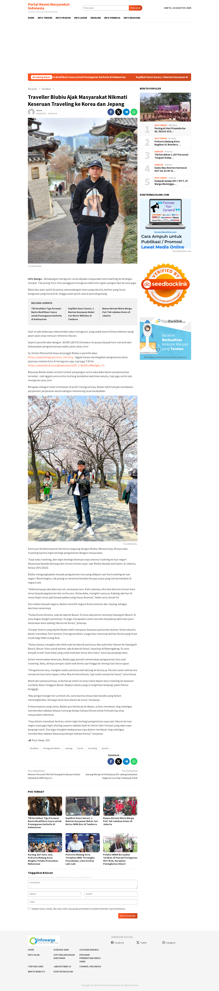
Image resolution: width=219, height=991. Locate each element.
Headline (34, 748)
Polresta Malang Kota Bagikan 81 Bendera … (167, 143)
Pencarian (136, 7)
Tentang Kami (35, 966)
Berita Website (36, 971)
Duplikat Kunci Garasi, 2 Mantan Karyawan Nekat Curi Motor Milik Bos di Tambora (145, 77)
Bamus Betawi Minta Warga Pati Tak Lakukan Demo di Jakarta (117, 312)
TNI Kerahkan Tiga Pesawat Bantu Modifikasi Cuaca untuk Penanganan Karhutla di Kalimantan (45, 823)
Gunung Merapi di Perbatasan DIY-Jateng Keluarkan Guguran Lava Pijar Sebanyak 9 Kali (111, 774)
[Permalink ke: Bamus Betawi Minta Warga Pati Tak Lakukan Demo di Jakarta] (120, 806)
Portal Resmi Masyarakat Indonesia (49, 6)
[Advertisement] (109, 48)
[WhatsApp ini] (134, 112)
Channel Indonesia (90, 966)
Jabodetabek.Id (62, 966)
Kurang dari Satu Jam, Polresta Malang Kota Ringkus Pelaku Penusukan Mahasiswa (43, 859)
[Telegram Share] (126, 112)
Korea (80, 748)
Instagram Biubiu (51, 748)
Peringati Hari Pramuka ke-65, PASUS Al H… (170, 130)
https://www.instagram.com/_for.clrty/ (51, 357)
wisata (105, 748)
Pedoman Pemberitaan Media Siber (89, 958)
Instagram (171, 942)
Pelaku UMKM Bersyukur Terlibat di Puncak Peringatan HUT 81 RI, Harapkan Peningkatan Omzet (120, 859)
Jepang (69, 748)
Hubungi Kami (61, 949)
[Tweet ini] (118, 112)
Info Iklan (34, 954)
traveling (92, 748)
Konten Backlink (63, 971)
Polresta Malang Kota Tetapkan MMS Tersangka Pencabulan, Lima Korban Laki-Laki (80, 859)
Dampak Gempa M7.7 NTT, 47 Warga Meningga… (171, 182)
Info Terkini (160, 125)
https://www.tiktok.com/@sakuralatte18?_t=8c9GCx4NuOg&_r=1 (66, 365)
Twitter (143, 942)
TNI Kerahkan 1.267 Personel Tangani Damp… (171, 156)
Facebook (119, 942)
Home (31, 949)
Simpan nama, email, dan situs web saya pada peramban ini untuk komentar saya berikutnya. (78, 908)
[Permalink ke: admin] (31, 111)
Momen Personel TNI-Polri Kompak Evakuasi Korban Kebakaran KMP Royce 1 (54, 774)
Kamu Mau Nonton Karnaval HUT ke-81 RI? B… (170, 169)
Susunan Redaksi (89, 949)
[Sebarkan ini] (110, 112)
